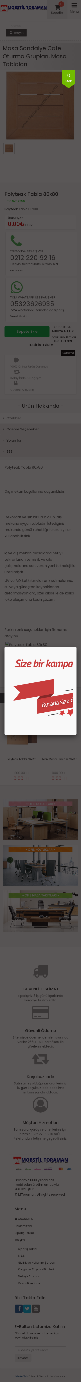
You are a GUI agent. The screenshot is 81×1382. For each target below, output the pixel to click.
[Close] (76, 647)
